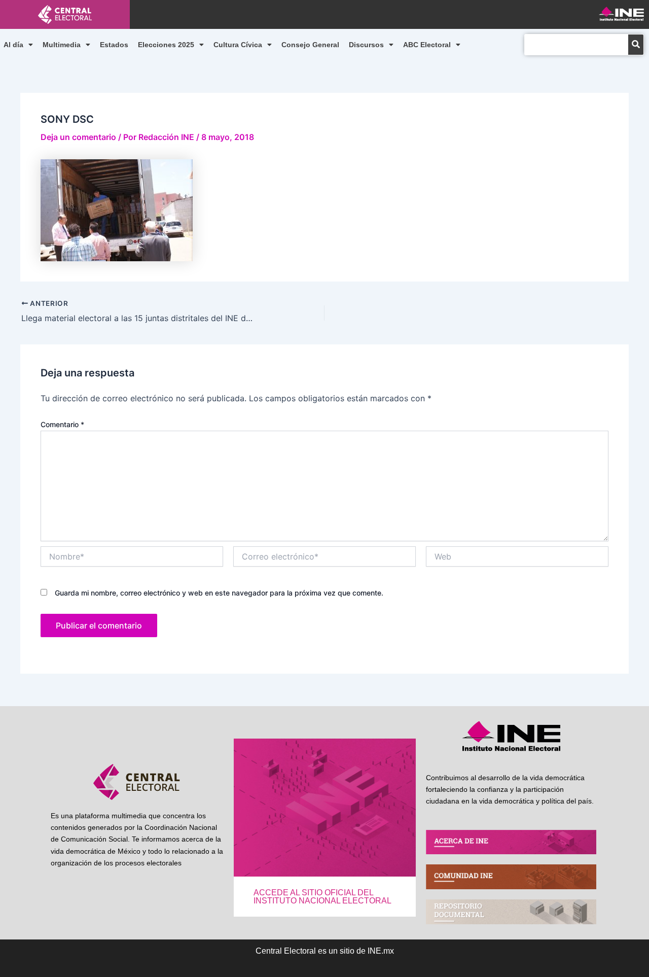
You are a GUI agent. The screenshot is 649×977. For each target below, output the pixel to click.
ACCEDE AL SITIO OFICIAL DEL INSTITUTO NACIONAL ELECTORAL (322, 896)
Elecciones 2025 (166, 45)
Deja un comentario (78, 137)
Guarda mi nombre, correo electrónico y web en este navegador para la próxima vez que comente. (219, 592)
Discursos (366, 45)
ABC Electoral (427, 45)
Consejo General (310, 45)
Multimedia (62, 45)
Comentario (62, 424)
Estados (114, 45)
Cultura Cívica (237, 45)
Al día (13, 45)
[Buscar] (635, 44)
